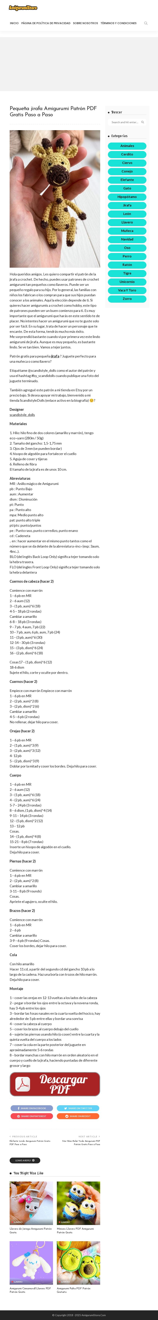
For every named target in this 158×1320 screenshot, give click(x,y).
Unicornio (127, 282)
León (127, 214)
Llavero (18, 1222)
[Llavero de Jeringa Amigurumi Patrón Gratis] (31, 1203)
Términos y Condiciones (118, 23)
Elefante (127, 180)
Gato (127, 188)
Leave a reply (23, 1160)
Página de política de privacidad (45, 23)
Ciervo (127, 163)
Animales (127, 146)
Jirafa (127, 205)
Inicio (14, 23)
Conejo (127, 171)
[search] (145, 23)
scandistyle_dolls (22, 415)
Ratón (127, 265)
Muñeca (127, 231)
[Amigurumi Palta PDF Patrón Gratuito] (78, 1263)
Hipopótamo (127, 197)
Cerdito (127, 154)
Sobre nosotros (85, 23)
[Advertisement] (79, 64)
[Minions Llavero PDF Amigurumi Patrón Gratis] (78, 1203)
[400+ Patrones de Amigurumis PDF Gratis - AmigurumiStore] (23, 7)
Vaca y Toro (127, 290)
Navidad (127, 239)
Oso (127, 248)
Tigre (127, 273)
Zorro (127, 299)
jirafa (55, 356)
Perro (127, 256)
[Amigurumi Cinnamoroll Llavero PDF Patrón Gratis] (31, 1263)
